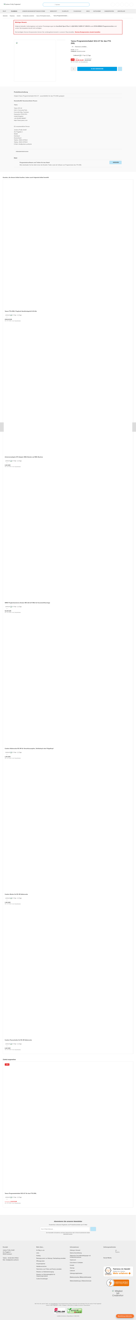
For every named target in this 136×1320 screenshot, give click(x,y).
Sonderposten (109, 11)
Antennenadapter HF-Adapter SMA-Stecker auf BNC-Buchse (24, 457)
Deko (88, 11)
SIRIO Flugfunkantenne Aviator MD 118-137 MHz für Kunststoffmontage (27, 602)
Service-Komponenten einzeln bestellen (87, 32)
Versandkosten (84, 61)
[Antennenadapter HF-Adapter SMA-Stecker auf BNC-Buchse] (68, 392)
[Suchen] (87, 4)
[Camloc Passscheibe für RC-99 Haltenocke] (68, 975)
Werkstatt (53, 11)
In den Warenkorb (97, 69)
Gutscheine (97, 11)
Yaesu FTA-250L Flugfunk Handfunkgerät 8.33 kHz (21, 311)
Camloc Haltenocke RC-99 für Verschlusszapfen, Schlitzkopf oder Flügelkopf (29, 748)
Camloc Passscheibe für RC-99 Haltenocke (18, 1040)
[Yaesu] (118, 41)
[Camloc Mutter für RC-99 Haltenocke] (68, 829)
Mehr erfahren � (122, 1273)
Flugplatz (65, 11)
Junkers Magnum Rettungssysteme (33, 11)
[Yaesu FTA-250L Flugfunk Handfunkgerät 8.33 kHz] (68, 246)
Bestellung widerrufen (125, 1316)
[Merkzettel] (122, 4)
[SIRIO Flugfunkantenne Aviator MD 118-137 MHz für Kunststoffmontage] (68, 538)
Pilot (4, 11)
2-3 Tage (88, 55)
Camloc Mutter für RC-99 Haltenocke (16, 894)
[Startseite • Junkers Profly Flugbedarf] (12, 4)
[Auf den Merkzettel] (120, 69)
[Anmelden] (117, 4)
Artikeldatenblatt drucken (22, 151)
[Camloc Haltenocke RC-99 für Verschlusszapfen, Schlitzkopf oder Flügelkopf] (68, 683)
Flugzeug (14, 11)
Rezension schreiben (80, 46)
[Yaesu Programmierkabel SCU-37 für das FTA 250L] (68, 1128)
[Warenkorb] (127, 4)
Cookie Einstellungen (42, 1278)
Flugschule (77, 11)
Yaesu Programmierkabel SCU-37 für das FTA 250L (21, 1193)
